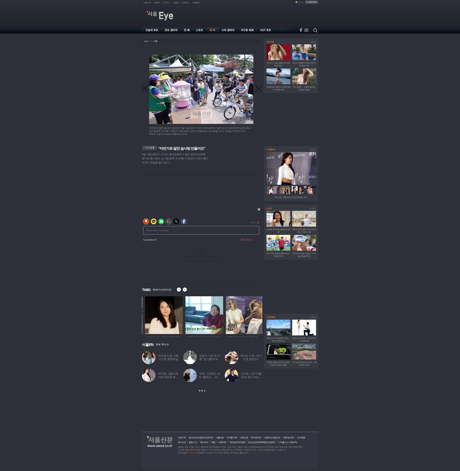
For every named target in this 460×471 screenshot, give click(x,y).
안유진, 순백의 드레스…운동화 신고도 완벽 (251, 377)
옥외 (210, 437)
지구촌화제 (270, 317)
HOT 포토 (270, 42)
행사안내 (204, 442)
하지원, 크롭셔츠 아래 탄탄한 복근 (291, 197)
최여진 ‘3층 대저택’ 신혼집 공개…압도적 (168, 359)
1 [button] (199, 390)
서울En (176, 2)
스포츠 (269, 208)
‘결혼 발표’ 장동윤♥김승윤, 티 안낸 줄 (209, 377)
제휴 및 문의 (288, 437)
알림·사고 (193, 442)
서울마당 (220, 437)
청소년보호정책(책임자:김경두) (261, 442)
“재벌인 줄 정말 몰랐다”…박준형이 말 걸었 (168, 377)
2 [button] (202, 390)
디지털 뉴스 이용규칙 (287, 442)
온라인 (205, 437)
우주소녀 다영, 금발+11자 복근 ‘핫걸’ (209, 359)
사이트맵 (301, 437)
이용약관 (222, 442)
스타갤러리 (270, 149)
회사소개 (182, 442)
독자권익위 (256, 437)
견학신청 (244, 437)
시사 (146, 41)
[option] (157, 314)
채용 (213, 442)
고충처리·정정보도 (272, 437)
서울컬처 (196, 2)
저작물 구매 (232, 437)
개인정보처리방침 (237, 442)
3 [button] (204, 390)
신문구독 (182, 437)
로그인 (301, 2)
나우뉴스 (166, 2)
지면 (200, 437)
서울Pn (157, 2)
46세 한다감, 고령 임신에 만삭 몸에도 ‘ (251, 359)
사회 (155, 41)
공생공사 (186, 2)
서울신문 (147, 2)
